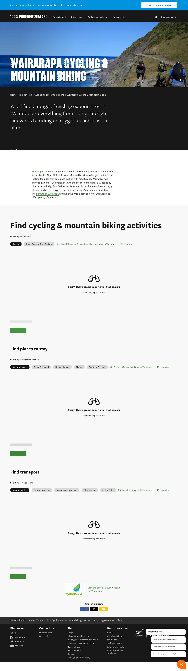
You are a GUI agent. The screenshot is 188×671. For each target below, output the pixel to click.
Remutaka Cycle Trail (47, 193)
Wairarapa (37, 171)
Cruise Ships (108, 490)
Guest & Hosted (41, 367)
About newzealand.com (79, 636)
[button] (59, 17)
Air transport (90, 490)
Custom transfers (42, 490)
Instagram (20, 637)
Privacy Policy (74, 650)
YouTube (19, 646)
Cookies (71, 654)
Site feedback (45, 632)
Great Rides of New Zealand (39, 244)
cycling (69, 178)
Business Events (114, 643)
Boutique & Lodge (97, 367)
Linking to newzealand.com (81, 643)
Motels (79, 367)
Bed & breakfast (19, 367)
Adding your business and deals (83, 640)
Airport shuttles (19, 490)
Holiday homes (62, 367)
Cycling (15, 244)
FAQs (70, 632)
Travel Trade (113, 640)
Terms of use (74, 647)
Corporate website (115, 647)
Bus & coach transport (67, 490)
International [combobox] (167, 17)
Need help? (44, 636)
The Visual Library (115, 636)
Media (110, 632)
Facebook (19, 641)
